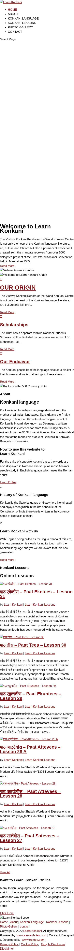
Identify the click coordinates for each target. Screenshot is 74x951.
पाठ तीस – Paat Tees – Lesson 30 (33, 645)
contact (24, 926)
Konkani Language (23, 18)
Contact (15, 31)
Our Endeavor (15, 361)
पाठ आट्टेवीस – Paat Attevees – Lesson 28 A (30, 749)
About (13, 14)
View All (5, 872)
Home (12, 9)
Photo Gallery (20, 27)
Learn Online (8, 482)
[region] (37, 130)
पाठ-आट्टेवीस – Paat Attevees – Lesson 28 (30, 794)
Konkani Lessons (22, 22)
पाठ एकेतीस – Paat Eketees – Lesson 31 (36, 594)
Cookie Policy (30, 944)
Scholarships (14, 324)
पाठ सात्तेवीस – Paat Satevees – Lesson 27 (29, 838)
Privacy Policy (9, 944)
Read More (7, 265)
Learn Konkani (13, 604)
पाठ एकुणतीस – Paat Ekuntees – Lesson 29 (30, 696)
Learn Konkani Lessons (40, 604)
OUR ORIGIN (18, 287)
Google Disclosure (53, 944)
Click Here (7, 913)
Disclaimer (7, 948)
